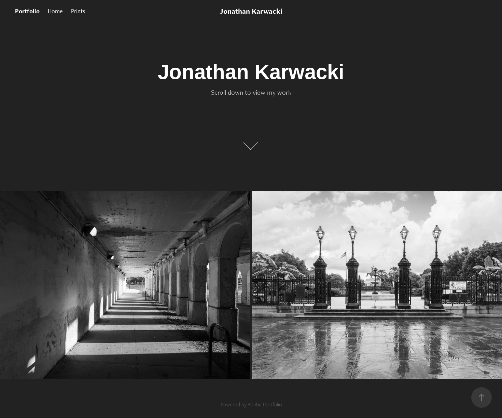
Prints (78, 11)
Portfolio (27, 11)
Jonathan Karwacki (251, 11)
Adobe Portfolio (265, 404)
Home (55, 11)
